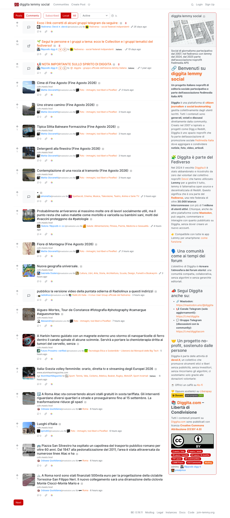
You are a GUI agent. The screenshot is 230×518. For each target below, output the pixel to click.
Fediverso (177, 197)
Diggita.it (200, 167)
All (74, 15)
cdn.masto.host (45, 86)
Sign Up (210, 4)
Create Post (78, 4)
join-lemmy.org (206, 512)
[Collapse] (204, 16)
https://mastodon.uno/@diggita (194, 305)
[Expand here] (29, 87)
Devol (184, 178)
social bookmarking (199, 106)
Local (66, 15)
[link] (46, 32)
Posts (19, 15)
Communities (61, 4)
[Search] (192, 4)
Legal (160, 512)
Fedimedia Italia (204, 140)
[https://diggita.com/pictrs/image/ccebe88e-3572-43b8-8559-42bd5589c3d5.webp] (29, 46)
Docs (182, 512)
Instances (171, 512)
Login (199, 4)
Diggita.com (189, 402)
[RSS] (116, 15)
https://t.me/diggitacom (190, 331)
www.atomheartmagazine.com (52, 372)
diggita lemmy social (35, 4)
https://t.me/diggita (187, 316)
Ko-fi (200, 384)
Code (191, 512)
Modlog (208, 462)
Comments (32, 15)
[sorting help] (112, 15)
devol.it (175, 359)
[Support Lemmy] (89, 4)
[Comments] (29, 27)
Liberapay (206, 391)
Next (18, 502)
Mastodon (205, 212)
